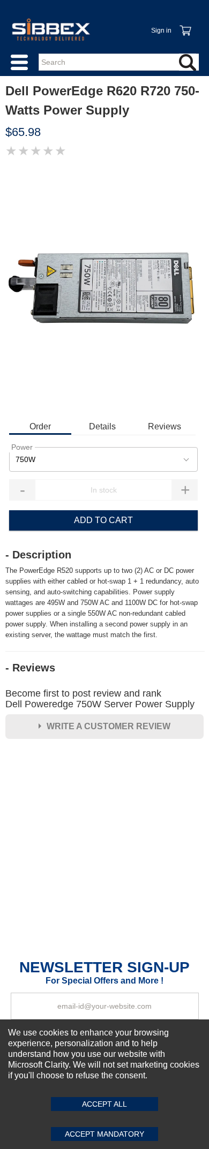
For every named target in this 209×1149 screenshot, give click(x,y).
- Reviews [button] (30, 667)
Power (22, 447)
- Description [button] (38, 554)
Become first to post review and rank (100, 698)
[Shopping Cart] (184, 24)
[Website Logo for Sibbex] (51, 29)
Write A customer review (108, 726)
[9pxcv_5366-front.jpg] (104, 288)
